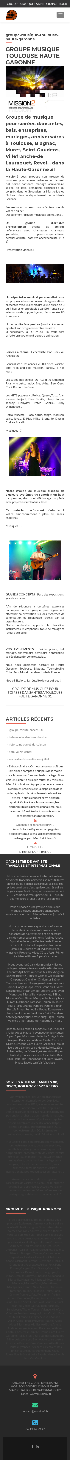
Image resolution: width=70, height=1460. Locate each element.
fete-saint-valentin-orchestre (27, 737)
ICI (32, 249)
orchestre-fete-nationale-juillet (29, 759)
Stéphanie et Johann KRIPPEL (35, 824)
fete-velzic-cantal (20, 751)
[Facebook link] (32, 1446)
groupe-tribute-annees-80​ (26, 729)
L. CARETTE (35, 847)
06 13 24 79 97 (35, 1429)
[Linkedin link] (37, 1446)
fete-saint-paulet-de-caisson (27, 744)
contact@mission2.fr (35, 1411)
